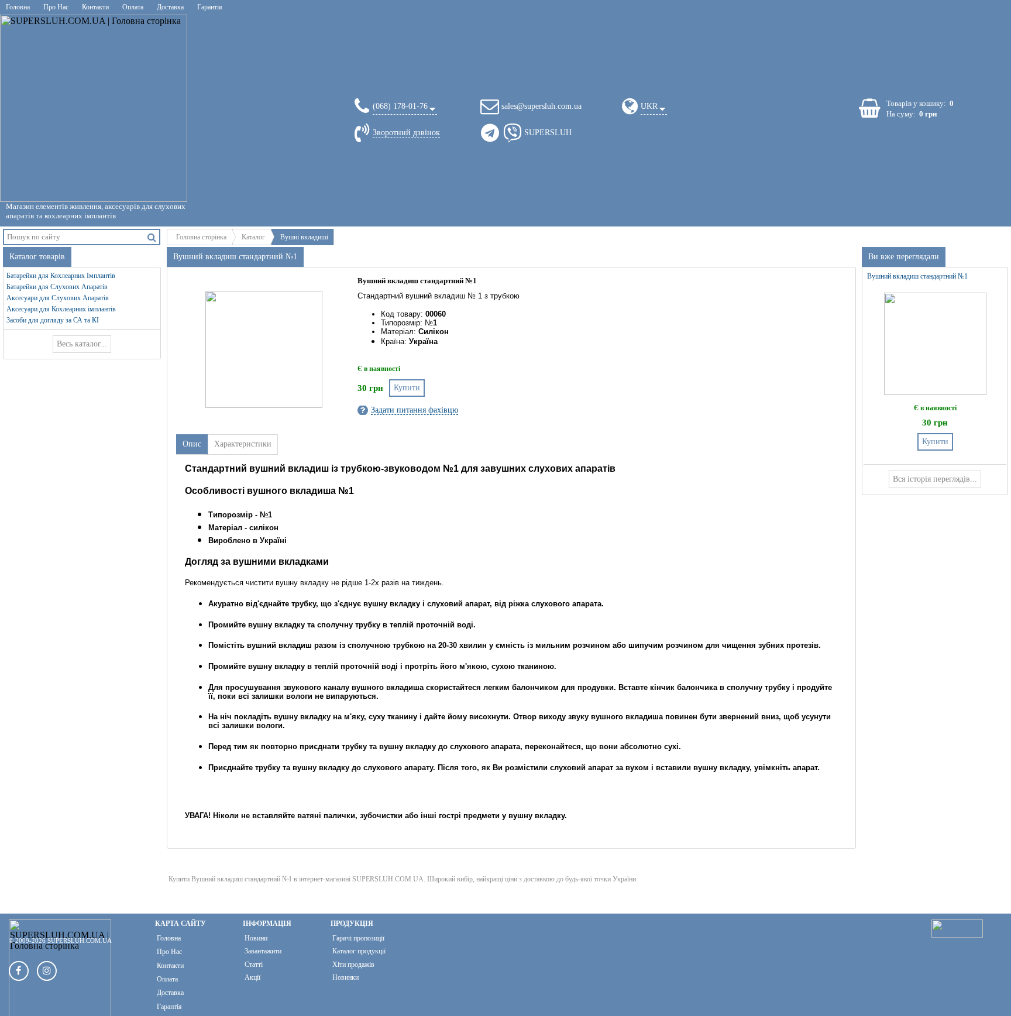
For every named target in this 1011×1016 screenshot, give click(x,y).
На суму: (901, 113)
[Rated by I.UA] (957, 934)
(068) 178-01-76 (400, 106)
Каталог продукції (359, 951)
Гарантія (209, 7)
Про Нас (55, 7)
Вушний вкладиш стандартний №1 (917, 276)
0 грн (928, 113)
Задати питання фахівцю (414, 410)
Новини (256, 938)
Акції (252, 977)
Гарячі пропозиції (358, 938)
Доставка (170, 7)
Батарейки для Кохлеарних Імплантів (60, 276)
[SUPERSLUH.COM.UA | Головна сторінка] (93, 108)
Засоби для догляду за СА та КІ (52, 320)
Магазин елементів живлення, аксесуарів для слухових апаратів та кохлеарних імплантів (95, 211)
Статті (254, 964)
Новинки (345, 977)
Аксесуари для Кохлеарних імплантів (61, 309)
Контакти (95, 7)
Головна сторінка (201, 237)
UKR (649, 106)
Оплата (132, 7)
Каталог (253, 237)
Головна (18, 7)
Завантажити (263, 951)
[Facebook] (19, 971)
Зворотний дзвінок (406, 132)
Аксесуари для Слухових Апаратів (57, 298)
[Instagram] (47, 971)
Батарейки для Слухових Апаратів (57, 287)
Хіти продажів (353, 964)
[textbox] (74, 237)
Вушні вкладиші (304, 237)
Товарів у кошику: (916, 103)
